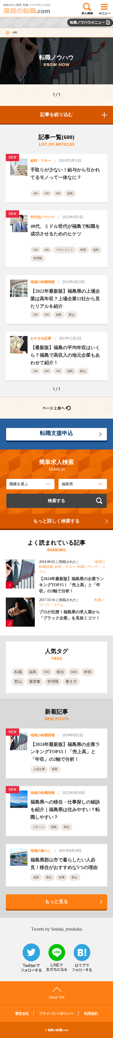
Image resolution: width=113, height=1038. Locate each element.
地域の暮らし (40, 851)
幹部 (83, 249)
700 (58, 371)
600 (58, 193)
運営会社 (22, 1014)
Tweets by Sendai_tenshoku (56, 929)
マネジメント (64, 249)
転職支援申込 (56, 433)
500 (47, 193)
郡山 (71, 314)
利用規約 (91, 1014)
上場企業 (39, 769)
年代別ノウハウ (42, 217)
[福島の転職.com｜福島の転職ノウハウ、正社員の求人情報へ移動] (7, 32)
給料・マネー (40, 161)
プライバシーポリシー (56, 1014)
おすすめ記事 (40, 338)
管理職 (37, 258)
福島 (70, 193)
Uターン (38, 827)
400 (35, 193)
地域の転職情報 (42, 282)
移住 (60, 672)
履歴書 (34, 681)
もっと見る (56, 901)
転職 (18, 672)
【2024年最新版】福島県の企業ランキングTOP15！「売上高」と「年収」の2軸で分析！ (71, 585)
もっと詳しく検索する (56, 520)
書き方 (71, 681)
